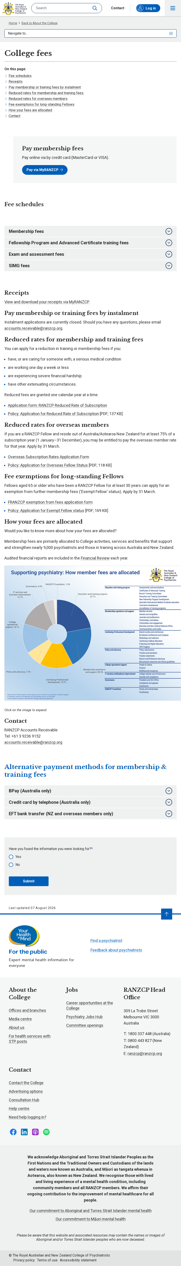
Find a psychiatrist (106, 940)
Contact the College (26, 1082)
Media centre (20, 1019)
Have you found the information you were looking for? (50, 849)
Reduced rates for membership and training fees (46, 93)
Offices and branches (27, 1010)
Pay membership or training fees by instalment (45, 87)
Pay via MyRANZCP (42, 170)
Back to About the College (40, 23)
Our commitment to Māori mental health (91, 1219)
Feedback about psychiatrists (116, 950)
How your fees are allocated (30, 110)
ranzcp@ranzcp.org (145, 1053)
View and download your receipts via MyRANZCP (46, 302)
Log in (151, 8)
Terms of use (47, 1260)
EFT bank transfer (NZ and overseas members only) (61, 813)
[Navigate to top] (166, 914)
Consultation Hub (24, 1100)
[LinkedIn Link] (24, 1132)
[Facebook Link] (13, 1132)
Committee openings (84, 1025)
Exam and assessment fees (36, 254)
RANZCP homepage (14, 8)
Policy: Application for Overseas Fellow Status (48, 465)
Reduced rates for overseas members (38, 99)
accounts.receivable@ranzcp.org (33, 328)
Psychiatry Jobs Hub (84, 1016)
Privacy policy (24, 1260)
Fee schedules (20, 76)
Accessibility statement (78, 1260)
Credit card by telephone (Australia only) (49, 802)
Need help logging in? (27, 1117)
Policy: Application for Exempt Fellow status (46, 510)
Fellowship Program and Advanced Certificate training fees (69, 242)
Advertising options (26, 1091)
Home (13, 23)
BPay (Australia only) (30, 790)
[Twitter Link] (35, 1132)
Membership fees (26, 231)
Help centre (19, 1108)
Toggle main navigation (173, 8)
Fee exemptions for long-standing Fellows (41, 104)
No (17, 865)
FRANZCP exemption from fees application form (50, 502)
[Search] (95, 8)
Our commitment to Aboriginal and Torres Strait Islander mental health (91, 1210)
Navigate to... (18, 33)
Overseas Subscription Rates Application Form (48, 457)
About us (17, 1027)
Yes (18, 857)
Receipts (16, 81)
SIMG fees (19, 265)
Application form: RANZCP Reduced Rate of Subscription (57, 405)
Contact (117, 8)
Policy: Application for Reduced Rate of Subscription (53, 413)
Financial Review (95, 558)
